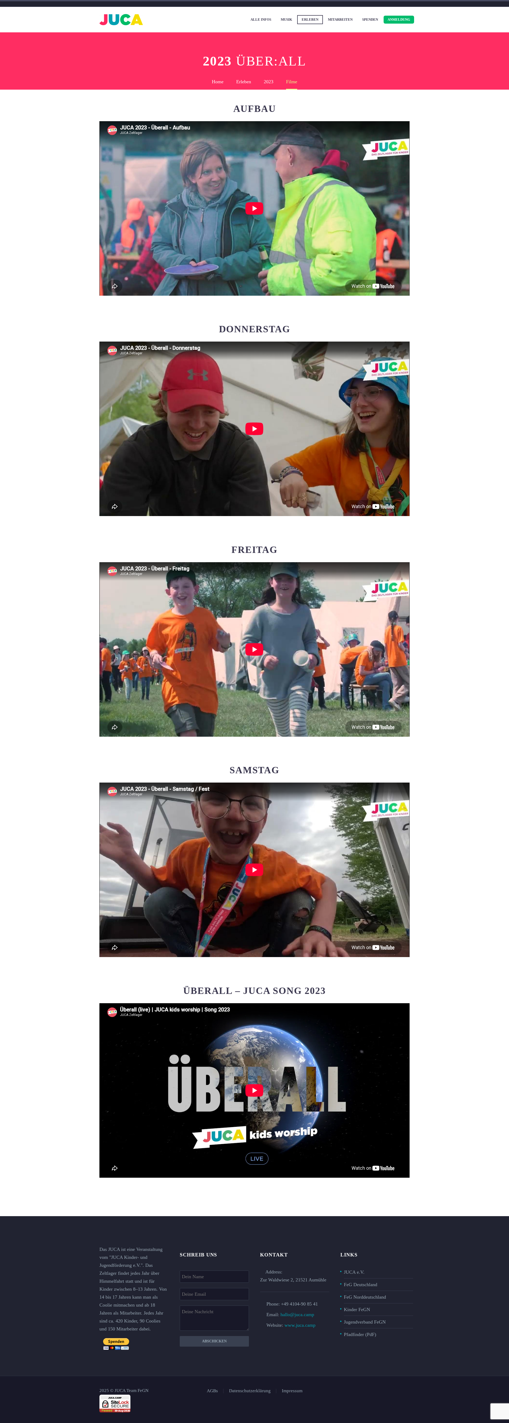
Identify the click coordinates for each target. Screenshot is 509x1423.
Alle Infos (261, 19)
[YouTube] (401, 1391)
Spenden (370, 19)
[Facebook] (387, 1391)
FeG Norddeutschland (365, 1297)
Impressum (292, 1391)
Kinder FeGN (357, 1309)
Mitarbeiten (340, 19)
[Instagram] (394, 1391)
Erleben (310, 19)
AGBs (212, 1391)
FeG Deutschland (360, 1284)
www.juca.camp (299, 1325)
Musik (286, 19)
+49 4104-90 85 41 (299, 1304)
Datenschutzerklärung (250, 1391)
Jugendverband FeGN (365, 1322)
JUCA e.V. (354, 1272)
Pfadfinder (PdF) (360, 1334)
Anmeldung (399, 19)
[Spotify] (408, 1391)
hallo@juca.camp (297, 1314)
